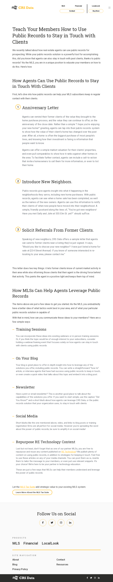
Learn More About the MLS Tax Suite (32, 492)
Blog (14, 564)
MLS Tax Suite (27, 487)
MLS (63, 6)
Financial (78, 6)
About (15, 560)
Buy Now (96, 11)
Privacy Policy (20, 569)
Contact (72, 11)
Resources (62, 564)
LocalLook (96, 6)
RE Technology (68, 451)
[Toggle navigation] (109, 7)
